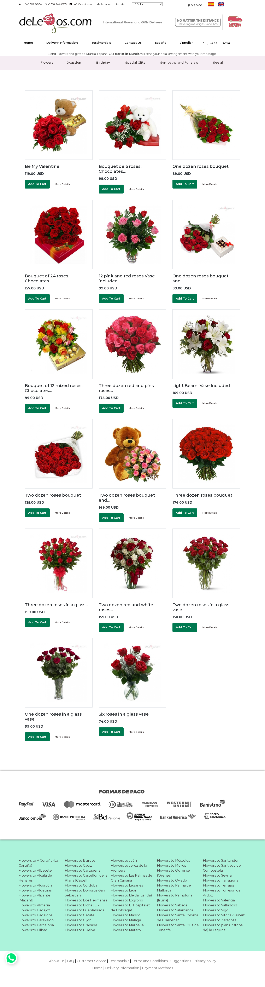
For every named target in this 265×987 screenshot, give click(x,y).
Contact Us (133, 43)
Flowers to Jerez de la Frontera (129, 868)
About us (56, 961)
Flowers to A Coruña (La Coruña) (38, 863)
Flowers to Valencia (219, 900)
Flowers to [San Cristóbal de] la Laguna (223, 927)
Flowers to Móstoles (173, 860)
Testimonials (101, 43)
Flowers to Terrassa (219, 885)
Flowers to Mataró (126, 930)
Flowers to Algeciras (35, 890)
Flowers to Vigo (215, 910)
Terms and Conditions (150, 961)
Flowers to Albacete (35, 870)
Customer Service (91, 961)
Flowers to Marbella (127, 925)
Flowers (47, 62)
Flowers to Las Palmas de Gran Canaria (131, 877)
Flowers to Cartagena (82, 870)
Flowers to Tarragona (220, 880)
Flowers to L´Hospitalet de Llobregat (130, 907)
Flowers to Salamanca (175, 910)
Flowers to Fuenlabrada (84, 910)
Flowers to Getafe (79, 915)
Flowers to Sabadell (173, 905)
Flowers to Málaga (126, 920)
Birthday (103, 62)
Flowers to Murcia (172, 865)
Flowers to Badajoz (34, 910)
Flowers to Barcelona (36, 925)
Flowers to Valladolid (220, 905)
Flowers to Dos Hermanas (86, 900)
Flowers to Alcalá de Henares (35, 877)
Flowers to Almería (34, 905)
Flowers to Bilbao (33, 930)
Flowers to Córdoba (81, 885)
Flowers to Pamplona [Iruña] (174, 897)
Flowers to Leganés (127, 885)
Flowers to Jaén (124, 860)
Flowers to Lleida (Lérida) (131, 895)
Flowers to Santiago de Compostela (222, 868)
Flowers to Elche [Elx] (83, 905)
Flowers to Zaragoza (219, 920)
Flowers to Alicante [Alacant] (34, 897)
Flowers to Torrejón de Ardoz (222, 892)
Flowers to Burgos (80, 860)
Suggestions (180, 961)
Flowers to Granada (81, 925)
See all (218, 62)
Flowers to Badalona (36, 915)
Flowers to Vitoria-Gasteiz (224, 915)
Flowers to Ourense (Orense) (173, 872)
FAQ (70, 961)
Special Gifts (135, 62)
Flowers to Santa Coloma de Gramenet (177, 917)
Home (28, 43)
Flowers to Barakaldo (36, 920)
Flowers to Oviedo (172, 880)
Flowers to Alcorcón (35, 885)
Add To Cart (37, 184)
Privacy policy (205, 961)
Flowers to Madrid (126, 915)
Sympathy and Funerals (179, 62)
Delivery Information (62, 43)
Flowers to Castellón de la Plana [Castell (86, 877)
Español (161, 43)
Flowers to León (124, 890)
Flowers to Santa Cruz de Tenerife (178, 927)
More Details (62, 184)
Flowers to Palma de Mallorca (174, 887)
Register (120, 4)
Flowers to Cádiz (78, 865)
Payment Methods (157, 968)
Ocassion (73, 62)
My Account (103, 4)
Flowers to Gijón (78, 920)
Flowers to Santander (221, 860)
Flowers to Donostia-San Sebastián (85, 892)
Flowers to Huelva (80, 930)
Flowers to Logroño (127, 900)
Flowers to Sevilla (217, 875)
